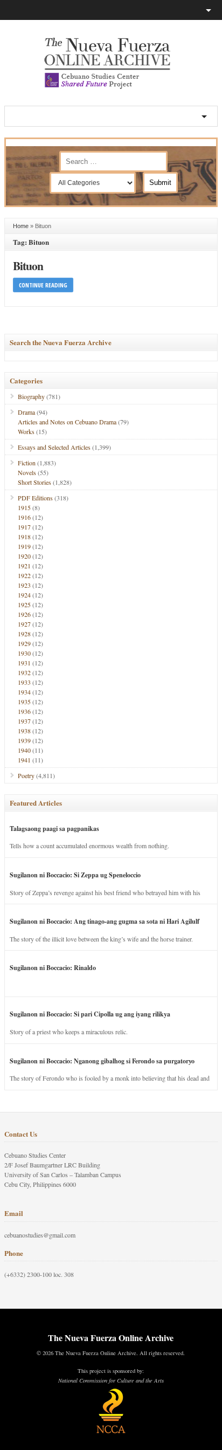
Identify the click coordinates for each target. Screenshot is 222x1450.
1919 (24, 546)
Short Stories (34, 482)
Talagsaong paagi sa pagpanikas (54, 828)
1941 (24, 759)
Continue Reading (43, 285)
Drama (26, 412)
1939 (24, 740)
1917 (24, 527)
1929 (24, 643)
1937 (24, 721)
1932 (24, 672)
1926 (24, 614)
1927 (24, 624)
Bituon (28, 265)
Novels (27, 472)
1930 (24, 653)
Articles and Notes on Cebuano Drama (67, 421)
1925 (24, 604)
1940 (24, 750)
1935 (24, 701)
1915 (24, 507)
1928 (24, 633)
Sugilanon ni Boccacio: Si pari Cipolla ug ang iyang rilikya (90, 1014)
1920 (24, 556)
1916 (24, 517)
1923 (24, 585)
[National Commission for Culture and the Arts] (111, 1431)
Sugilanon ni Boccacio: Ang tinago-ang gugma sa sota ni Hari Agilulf (104, 921)
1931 (24, 662)
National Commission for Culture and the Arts (111, 1380)
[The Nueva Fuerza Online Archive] (111, 87)
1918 (24, 536)
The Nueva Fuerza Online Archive (111, 1337)
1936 (24, 711)
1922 (24, 575)
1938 (24, 730)
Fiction (27, 462)
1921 (24, 565)
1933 (24, 682)
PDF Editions (35, 497)
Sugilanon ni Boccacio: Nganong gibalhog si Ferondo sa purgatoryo (102, 1061)
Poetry (26, 775)
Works (26, 431)
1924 (24, 594)
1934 (24, 692)
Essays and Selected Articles (54, 447)
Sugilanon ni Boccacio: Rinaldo (53, 967)
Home (21, 226)
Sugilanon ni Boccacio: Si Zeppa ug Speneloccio (75, 874)
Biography (31, 396)
